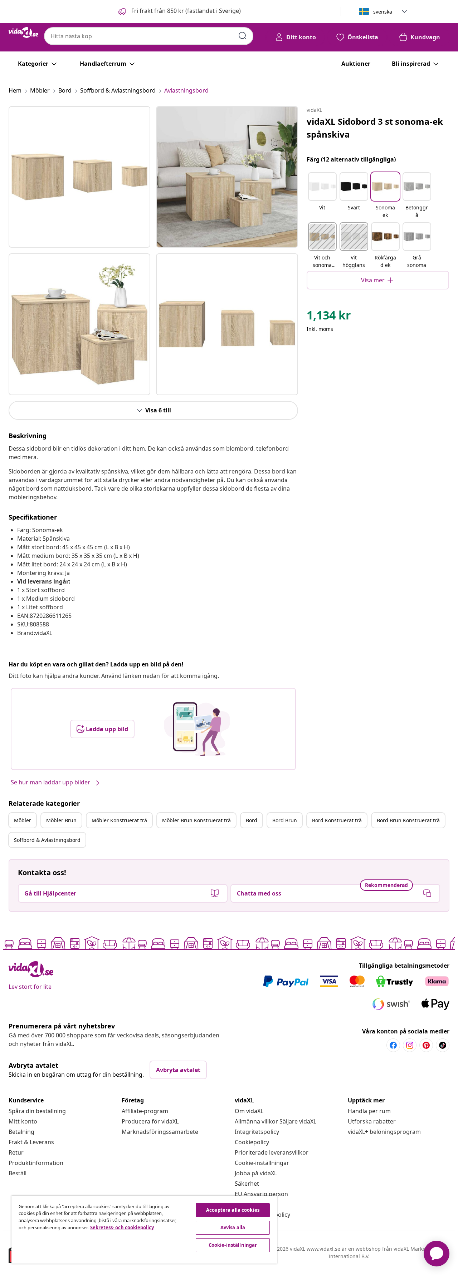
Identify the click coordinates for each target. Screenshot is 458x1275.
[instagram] (409, 1045)
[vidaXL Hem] (23, 32)
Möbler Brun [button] (61, 820)
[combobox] (148, 36)
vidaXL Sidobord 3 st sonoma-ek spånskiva (375, 127)
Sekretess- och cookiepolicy (122, 1227)
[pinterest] (426, 1045)
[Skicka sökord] (242, 35)
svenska (382, 11)
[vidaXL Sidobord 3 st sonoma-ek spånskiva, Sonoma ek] (79, 177)
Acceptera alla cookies (232, 1210)
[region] (144, 1230)
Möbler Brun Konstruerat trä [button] (196, 820)
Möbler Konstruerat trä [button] (119, 820)
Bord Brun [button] (284, 820)
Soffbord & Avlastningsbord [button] (47, 840)
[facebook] (393, 1045)
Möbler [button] (22, 820)
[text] (329, 317)
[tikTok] (442, 1045)
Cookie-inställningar (262, 1163)
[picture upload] (197, 729)
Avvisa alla (232, 1227)
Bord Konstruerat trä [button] (337, 820)
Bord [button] (251, 820)
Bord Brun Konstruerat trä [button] (408, 820)
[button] (179, 11)
